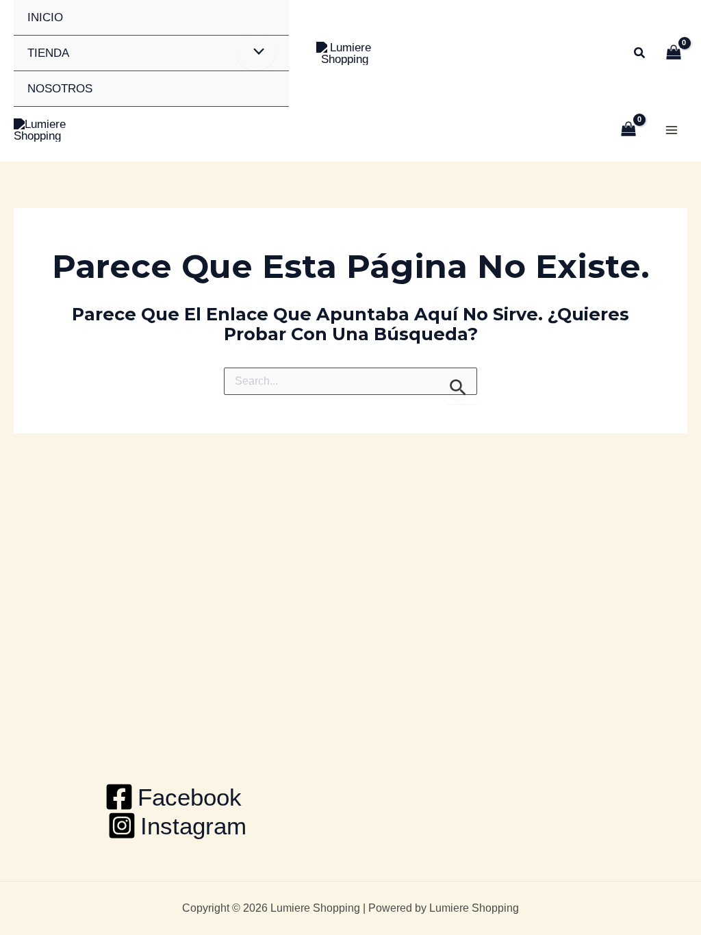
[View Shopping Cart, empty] (673, 53)
